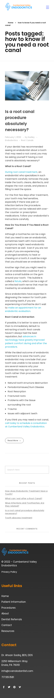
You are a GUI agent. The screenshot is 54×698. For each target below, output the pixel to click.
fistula (18, 281)
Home (10, 22)
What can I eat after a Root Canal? (23, 498)
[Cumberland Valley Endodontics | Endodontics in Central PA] (18, 6)
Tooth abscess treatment (18, 517)
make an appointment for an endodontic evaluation (23, 309)
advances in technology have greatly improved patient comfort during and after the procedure (26, 341)
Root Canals (27, 140)
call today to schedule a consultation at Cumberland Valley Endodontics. (26, 424)
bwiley (31, 137)
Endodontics (11, 140)
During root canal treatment (21, 172)
